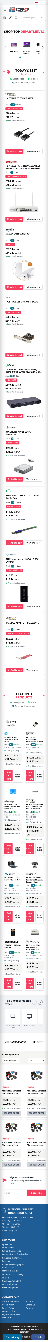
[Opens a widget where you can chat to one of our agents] (38, 1337)
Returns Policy (8, 1311)
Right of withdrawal (11, 1314)
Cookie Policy (8, 1304)
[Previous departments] (5, 47)
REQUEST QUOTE (11, 1113)
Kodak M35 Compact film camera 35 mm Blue (36, 1145)
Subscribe (36, 1192)
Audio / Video (8, 1247)
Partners (29, 1308)
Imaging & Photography (13, 1264)
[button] (16, 17)
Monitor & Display (10, 1270)
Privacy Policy (8, 1308)
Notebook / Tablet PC (11, 1281)
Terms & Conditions (11, 1301)
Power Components (10, 1287)
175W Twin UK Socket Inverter (12, 946)
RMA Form (6, 1317)
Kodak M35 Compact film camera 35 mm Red (11, 1145)
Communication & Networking (15, 1254)
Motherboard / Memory (12, 1274)
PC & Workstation (9, 1284)
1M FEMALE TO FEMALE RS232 (19, 98)
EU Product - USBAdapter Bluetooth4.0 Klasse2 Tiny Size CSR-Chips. (34, 740)
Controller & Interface (12, 1258)
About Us (30, 1301)
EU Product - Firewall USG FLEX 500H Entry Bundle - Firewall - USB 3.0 (34, 807)
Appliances (7, 1244)
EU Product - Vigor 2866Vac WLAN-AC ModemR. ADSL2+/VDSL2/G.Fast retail (22, 167)
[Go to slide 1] (20, 57)
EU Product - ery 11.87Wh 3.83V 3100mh (22, 560)
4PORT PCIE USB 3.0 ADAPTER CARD (21, 301)
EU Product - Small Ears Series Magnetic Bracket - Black (34, 880)
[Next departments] (43, 47)
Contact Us (30, 1304)
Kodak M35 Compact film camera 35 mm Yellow (36, 1093)
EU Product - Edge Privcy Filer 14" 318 (12, 879)
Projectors (6, 1261)
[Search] (42, 17)
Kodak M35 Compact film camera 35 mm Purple (11, 1093)
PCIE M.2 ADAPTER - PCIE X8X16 (22, 622)
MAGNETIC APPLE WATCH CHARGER (19, 433)
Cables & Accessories (11, 1251)
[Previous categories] (34, 1002)
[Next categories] (40, 1002)
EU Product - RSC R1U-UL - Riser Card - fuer (22, 497)
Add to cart (16, 151)
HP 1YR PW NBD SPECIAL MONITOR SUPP (12, 739)
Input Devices (8, 1267)
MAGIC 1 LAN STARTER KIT (17, 234)
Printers (5, 1277)
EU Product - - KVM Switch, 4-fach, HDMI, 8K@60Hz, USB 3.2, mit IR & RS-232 (22, 372)
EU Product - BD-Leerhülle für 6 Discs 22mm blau (12, 806)
